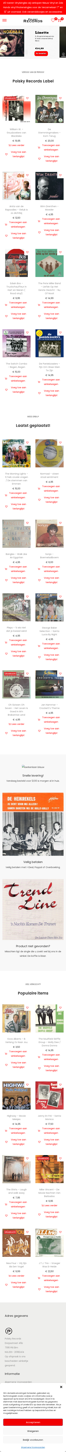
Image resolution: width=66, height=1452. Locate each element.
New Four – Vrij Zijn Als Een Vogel (16, 1265)
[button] (61, 1387)
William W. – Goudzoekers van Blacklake (16, 133)
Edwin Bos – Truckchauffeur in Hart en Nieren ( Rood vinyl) (16, 288)
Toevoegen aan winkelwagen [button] (51, 147)
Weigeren (33, 1431)
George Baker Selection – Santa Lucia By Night (49, 631)
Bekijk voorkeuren (33, 1439)
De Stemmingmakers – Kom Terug (49, 133)
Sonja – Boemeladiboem (49, 556)
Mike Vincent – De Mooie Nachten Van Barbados (49, 1193)
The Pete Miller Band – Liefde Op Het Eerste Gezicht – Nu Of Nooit (49, 288)
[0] (53, 20)
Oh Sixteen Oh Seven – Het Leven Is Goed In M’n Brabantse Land (16, 709)
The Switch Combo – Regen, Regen (16, 365)
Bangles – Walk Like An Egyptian (16, 556)
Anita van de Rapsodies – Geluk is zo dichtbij (16, 210)
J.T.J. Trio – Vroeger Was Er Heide (49, 1265)
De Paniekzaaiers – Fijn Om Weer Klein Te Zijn (49, 367)
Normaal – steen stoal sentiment (49, 475)
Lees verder (18, 145)
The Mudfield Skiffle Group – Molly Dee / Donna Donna (49, 1042)
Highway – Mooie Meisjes (16, 1117)
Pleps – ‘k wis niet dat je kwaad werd (16, 629)
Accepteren (33, 1422)
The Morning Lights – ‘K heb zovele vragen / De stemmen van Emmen (16, 478)
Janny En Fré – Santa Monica (49, 1117)
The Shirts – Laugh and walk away (16, 1191)
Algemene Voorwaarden (33, 1447)
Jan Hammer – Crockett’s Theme (49, 706)
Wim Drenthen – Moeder (49, 208)
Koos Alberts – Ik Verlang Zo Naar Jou (16, 1040)
